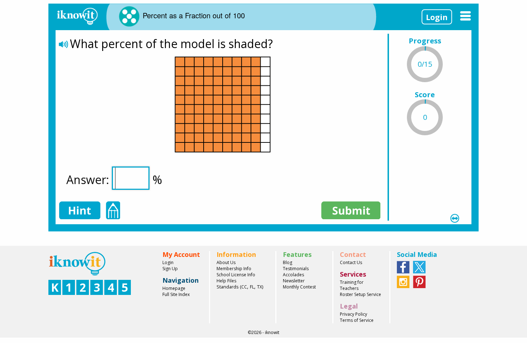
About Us (226, 262)
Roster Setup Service (360, 294)
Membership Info (234, 269)
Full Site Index (176, 294)
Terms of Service (357, 320)
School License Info (236, 275)
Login (437, 16)
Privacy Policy (353, 314)
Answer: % (114, 179)
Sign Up (170, 269)
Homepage (173, 288)
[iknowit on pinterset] (419, 281)
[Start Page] (77, 15)
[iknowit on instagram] (403, 281)
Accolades (293, 275)
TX (259, 287)
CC (244, 287)
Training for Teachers (352, 285)
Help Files (226, 281)
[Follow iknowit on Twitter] (419, 267)
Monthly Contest (299, 287)
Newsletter (294, 281)
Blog (287, 262)
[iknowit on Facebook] (403, 267)
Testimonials (296, 269)
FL (252, 287)
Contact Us (351, 262)
